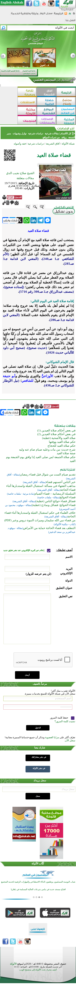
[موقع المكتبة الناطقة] (66, 120)
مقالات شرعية (51, 133)
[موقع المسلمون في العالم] (66, 111)
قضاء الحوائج (67, 497)
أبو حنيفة (9, 376)
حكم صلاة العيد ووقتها (62, 441)
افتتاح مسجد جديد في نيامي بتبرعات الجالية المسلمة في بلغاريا (38, 889)
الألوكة (13, 963)
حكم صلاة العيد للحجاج (61, 445)
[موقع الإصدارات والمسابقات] (47, 120)
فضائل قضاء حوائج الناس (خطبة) (55, 501)
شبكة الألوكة (68, 143)
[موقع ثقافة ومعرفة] (27, 92)
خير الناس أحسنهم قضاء (60, 482)
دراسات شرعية (36, 133)
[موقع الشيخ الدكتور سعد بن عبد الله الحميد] (38, 40)
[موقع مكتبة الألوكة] (27, 111)
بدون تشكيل (63, 211)
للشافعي (27, 381)
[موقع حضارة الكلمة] (47, 101)
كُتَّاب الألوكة (38, 863)
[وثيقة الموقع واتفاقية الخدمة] (24, 14)
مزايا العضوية (52, 737)
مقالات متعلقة (25, 178)
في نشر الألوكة (39, 768)
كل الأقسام (65, 133)
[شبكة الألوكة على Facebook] (29, 3)
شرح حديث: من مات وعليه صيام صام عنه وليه (47, 449)
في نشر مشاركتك (39, 757)
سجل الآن (70, 740)
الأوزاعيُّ (47, 376)
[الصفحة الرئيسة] (74, 14)
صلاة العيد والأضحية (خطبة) (58, 438)
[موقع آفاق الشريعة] (47, 92)
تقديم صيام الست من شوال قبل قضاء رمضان (47, 474)
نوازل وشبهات (19, 133)
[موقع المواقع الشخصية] (47, 111)
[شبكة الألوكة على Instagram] (51, 3)
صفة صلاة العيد (66, 453)
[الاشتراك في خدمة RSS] (66, 14)
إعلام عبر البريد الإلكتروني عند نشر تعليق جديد (24, 550)
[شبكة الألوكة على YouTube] (44, 3)
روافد (64, 137)
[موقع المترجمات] (27, 120)
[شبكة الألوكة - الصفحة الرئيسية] (58, 14)
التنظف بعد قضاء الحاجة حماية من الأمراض (49, 528)
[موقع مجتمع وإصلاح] (66, 101)
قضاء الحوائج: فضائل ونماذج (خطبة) (53, 505)
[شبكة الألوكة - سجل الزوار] (46, 14)
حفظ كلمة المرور (59, 717)
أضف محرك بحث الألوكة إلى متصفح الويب (38, 970)
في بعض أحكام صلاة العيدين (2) (56, 434)
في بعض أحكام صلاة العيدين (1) (56, 430)
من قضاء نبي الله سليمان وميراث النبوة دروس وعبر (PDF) (39, 520)
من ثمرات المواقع (51, 137)
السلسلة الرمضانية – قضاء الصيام (54, 493)
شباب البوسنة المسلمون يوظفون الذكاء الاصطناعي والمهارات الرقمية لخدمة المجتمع (38, 882)
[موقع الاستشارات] (27, 101)
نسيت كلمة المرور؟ (65, 721)
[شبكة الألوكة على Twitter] (36, 3)
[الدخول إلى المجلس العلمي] (51, 80)
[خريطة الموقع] (70, 14)
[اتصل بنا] (70, 21)
